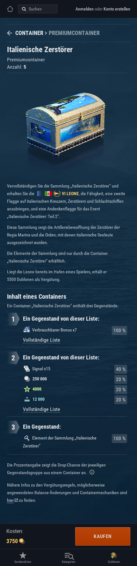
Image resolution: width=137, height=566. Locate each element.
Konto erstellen (117, 8)
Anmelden (85, 8)
